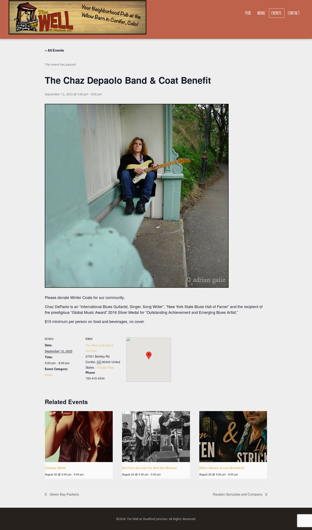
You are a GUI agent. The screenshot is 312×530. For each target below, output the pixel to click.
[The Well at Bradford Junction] (77, 19)
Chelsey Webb (55, 468)
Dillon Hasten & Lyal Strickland (221, 468)
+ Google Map (104, 367)
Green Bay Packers (64, 494)
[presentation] (79, 436)
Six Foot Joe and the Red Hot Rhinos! (149, 468)
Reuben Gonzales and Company (238, 494)
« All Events (54, 50)
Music (49, 375)
